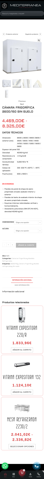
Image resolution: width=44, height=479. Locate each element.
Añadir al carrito (26, 245)
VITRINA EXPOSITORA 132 (22, 377)
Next (22, 104)
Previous (22, 101)
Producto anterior (12, 34)
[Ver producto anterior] (3, 34)
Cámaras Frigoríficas (19, 258)
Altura (5, 229)
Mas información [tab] (22, 285)
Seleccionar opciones (22, 446)
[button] (39, 40)
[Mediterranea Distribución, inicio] (4, 6)
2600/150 (14, 264)
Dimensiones (8, 222)
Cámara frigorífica (26, 264)
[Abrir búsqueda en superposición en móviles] (13, 13)
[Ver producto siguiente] (40, 34)
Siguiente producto (31, 34)
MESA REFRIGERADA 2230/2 (22, 422)
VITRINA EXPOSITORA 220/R (22, 331)
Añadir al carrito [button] (22, 350)
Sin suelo (16, 266)
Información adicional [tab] (22, 280)
